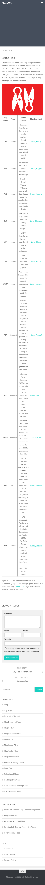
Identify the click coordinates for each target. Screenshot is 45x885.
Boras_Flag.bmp (36, 221)
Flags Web (7, 3)
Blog (6, 705)
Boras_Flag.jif (36, 242)
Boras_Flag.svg (36, 485)
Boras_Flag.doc (36, 395)
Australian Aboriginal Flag (14, 821)
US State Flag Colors (12, 791)
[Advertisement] (22, 23)
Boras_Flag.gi (36, 141)
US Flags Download (12, 780)
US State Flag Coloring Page (16, 786)
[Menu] (42, 3)
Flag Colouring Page (12, 722)
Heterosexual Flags (12, 833)
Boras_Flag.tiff (36, 261)
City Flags (7, 51)
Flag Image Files (11, 745)
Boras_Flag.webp (36, 284)
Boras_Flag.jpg (36, 168)
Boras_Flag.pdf (36, 335)
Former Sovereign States (14, 762)
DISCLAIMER (10, 854)
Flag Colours (9, 728)
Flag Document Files (12, 733)
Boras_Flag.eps (36, 546)
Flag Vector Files (11, 751)
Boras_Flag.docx (36, 437)
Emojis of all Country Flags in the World (20, 827)
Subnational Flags (11, 774)
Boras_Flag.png (36, 194)
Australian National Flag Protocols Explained (22, 810)
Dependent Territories (13, 716)
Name (7, 630)
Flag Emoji (8, 739)
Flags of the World (11, 757)
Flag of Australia (10, 815)
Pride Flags (8, 768)
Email (26, 630)
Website (7, 639)
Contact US (19, 586)
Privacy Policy (10, 860)
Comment (9, 613)
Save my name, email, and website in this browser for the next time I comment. (21, 649)
